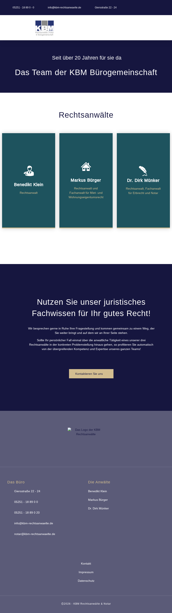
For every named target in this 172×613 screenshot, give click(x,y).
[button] (127, 27)
